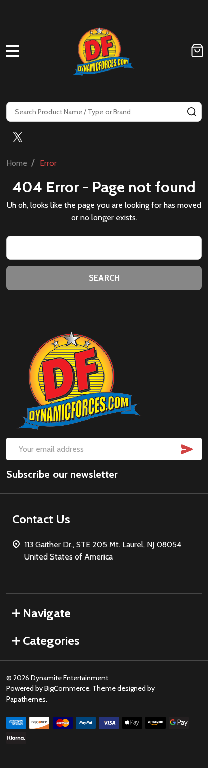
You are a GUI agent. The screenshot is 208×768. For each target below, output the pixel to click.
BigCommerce (66, 688)
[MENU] (12, 50)
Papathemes (26, 699)
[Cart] (197, 50)
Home (16, 163)
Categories (51, 640)
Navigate (47, 613)
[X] (18, 137)
